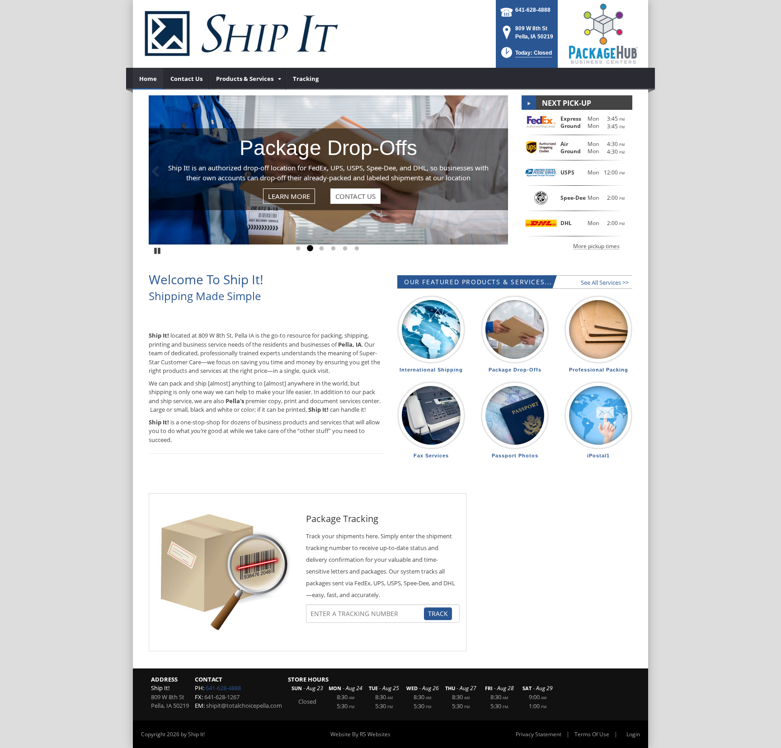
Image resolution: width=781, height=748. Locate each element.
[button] (525, 55)
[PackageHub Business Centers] (603, 33)
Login (633, 734)
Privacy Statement (538, 734)
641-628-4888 (532, 10)
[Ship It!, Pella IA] (241, 34)
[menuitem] (148, 78)
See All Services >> (605, 282)
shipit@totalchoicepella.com (244, 705)
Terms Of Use (591, 734)
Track (438, 613)
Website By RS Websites (360, 734)
